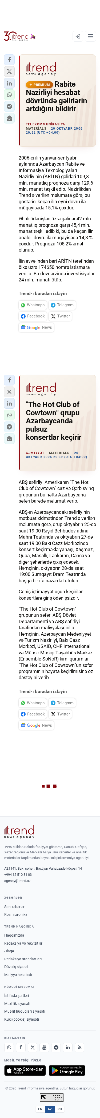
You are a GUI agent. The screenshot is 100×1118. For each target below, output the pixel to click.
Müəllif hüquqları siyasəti (24, 1011)
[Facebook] (21, 1047)
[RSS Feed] (79, 1047)
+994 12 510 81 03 (18, 875)
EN (40, 1109)
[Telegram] (56, 1047)
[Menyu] (90, 36)
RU (60, 1109)
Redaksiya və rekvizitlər (23, 943)
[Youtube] (44, 1047)
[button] (9, 60)
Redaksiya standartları (23, 959)
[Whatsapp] (9, 1047)
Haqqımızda (14, 935)
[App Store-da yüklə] (25, 1070)
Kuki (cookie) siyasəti (21, 1019)
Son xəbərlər (14, 907)
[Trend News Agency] (19, 831)
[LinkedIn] (68, 1047)
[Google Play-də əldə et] (67, 1070)
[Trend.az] (20, 36)
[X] (32, 1047)
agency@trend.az (17, 881)
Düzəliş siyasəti (16, 967)
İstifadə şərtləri (16, 995)
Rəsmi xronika (15, 914)
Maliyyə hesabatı (18, 975)
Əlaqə (9, 951)
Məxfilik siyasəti (17, 1003)
